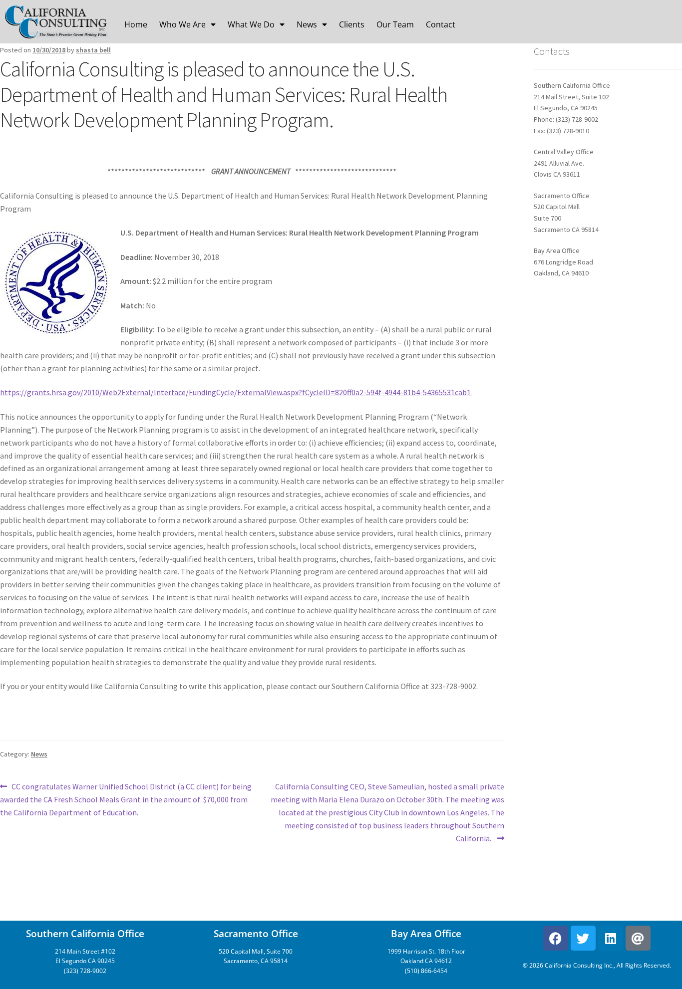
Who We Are (182, 24)
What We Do (251, 24)
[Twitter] (583, 938)
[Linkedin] (610, 938)
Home (135, 24)
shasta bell (93, 49)
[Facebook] (555, 938)
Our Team (395, 24)
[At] (638, 938)
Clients (351, 24)
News (307, 24)
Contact (440, 24)
